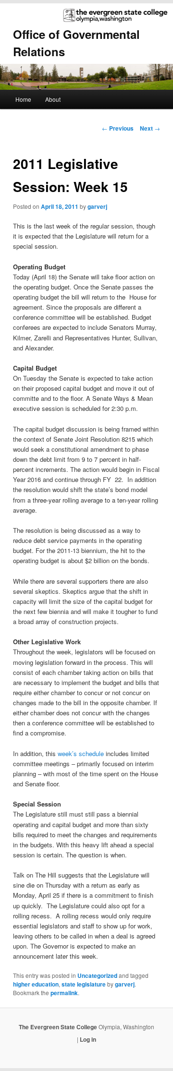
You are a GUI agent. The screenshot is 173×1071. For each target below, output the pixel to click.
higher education (36, 984)
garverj (97, 206)
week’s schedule (82, 753)
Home (23, 99)
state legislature (84, 984)
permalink (64, 992)
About (53, 99)
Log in (88, 1039)
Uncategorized (97, 975)
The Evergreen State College (59, 1027)
